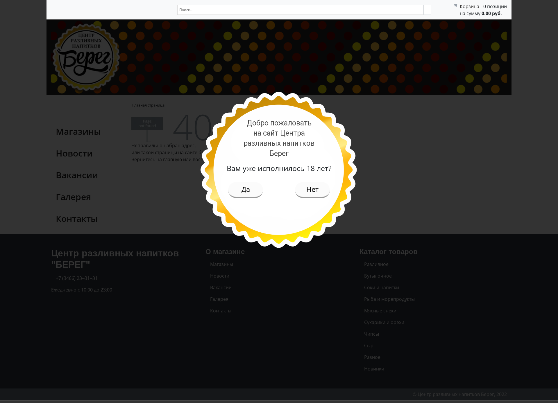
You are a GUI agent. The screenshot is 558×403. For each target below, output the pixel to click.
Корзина (469, 6)
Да (246, 189)
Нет (312, 189)
